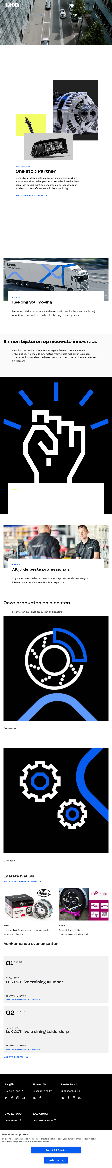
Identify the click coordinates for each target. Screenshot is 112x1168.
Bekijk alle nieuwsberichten (20, 881)
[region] (56, 1149)
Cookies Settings (56, 1160)
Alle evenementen (14, 1057)
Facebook (11, 1097)
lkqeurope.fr (40, 1091)
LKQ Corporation (43, 1120)
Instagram (17, 1097)
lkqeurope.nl (68, 1091)
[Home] (9, 5)
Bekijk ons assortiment (29, 195)
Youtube (23, 1097)
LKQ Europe (11, 1120)
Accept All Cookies (56, 1150)
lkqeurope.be (12, 1091)
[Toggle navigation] (108, 6)
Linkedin (6, 1097)
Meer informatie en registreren (22, 999)
